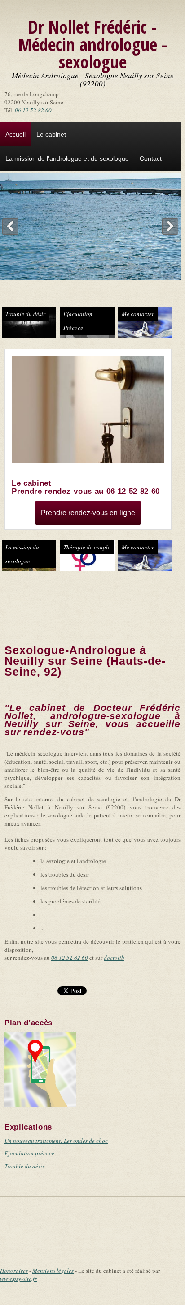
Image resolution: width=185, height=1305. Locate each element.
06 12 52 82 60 (33, 110)
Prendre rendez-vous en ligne (88, 513)
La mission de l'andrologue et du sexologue (67, 158)
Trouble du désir (25, 314)
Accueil (15, 134)
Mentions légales (53, 1270)
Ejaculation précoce (29, 1153)
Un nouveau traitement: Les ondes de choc (56, 1141)
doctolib (114, 958)
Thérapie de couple (86, 547)
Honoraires (14, 1270)
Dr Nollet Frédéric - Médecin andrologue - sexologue (92, 44)
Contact (151, 158)
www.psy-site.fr (18, 1279)
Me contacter (138, 314)
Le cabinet (51, 134)
